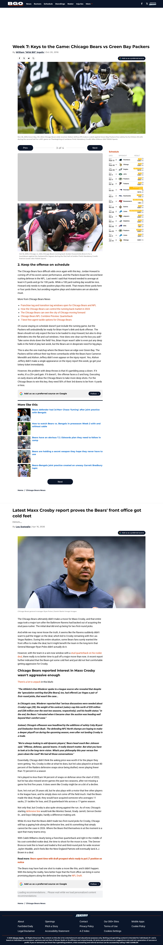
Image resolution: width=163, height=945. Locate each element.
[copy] (33, 58)
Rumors (37, 4)
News (28, 4)
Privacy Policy (87, 926)
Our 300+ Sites (111, 921)
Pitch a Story (51, 926)
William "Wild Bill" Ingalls (30, 52)
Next (95, 148)
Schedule (48, 4)
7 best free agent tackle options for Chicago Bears (46, 319)
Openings (50, 921)
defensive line (33, 811)
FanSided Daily (25, 926)
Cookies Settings (112, 931)
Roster (71, 4)
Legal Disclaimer (26, 931)
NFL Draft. (77, 875)
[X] (147, 4)
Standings (60, 4)
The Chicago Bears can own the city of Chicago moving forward (53, 312)
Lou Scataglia (23, 526)
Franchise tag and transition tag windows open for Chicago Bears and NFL (58, 305)
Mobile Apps (138, 921)
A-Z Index (84, 931)
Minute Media (18, 938)
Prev (25, 148)
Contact (84, 921)
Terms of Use (111, 926)
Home (20, 490)
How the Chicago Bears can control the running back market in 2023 (55, 309)
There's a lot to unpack (29, 681)
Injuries (79, 4)
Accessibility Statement (57, 931)
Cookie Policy (138, 926)
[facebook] (141, 4)
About (21, 921)
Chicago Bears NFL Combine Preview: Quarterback (47, 316)
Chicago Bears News (35, 490)
